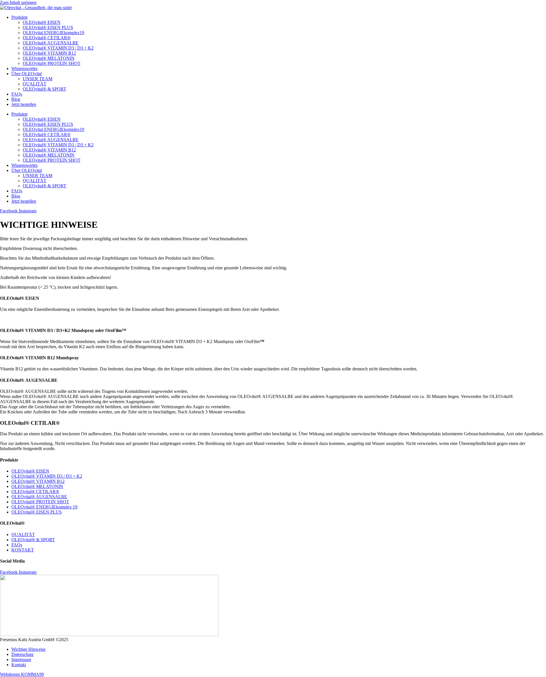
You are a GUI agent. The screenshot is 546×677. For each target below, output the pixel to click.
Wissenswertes (24, 68)
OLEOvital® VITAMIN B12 (49, 53)
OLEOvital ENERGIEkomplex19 (53, 32)
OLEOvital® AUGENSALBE (50, 42)
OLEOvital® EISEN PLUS (48, 27)
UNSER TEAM (37, 78)
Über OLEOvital (26, 73)
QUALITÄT (34, 83)
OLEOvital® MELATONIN (49, 58)
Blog (15, 99)
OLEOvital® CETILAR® (47, 37)
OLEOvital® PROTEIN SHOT (51, 63)
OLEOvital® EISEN (42, 22)
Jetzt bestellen (23, 104)
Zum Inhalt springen (18, 2)
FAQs (16, 94)
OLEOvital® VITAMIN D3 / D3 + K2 (58, 48)
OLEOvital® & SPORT (44, 89)
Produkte (19, 17)
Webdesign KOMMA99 (22, 674)
